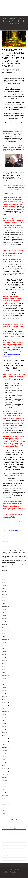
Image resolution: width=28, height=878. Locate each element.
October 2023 (5, 603)
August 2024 (4, 585)
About (3, 831)
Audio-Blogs (4, 834)
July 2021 (4, 681)
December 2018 (5, 768)
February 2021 (5, 696)
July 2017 (4, 807)
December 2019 (5, 738)
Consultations (5, 837)
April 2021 (4, 690)
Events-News (5, 840)
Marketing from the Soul (7, 849)
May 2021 (4, 687)
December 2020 (5, 702)
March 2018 (4, 792)
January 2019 (5, 765)
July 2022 (4, 645)
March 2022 (4, 657)
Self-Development (20, 70)
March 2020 (4, 729)
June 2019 (4, 756)
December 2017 (5, 798)
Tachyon (3, 859)
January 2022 (5, 663)
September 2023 (5, 606)
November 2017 (5, 801)
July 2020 (4, 717)
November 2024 (5, 582)
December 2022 (5, 630)
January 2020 (5, 735)
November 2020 (5, 705)
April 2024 (4, 591)
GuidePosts (4, 846)
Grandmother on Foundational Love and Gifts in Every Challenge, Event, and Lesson (14, 561)
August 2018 (4, 780)
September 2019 (5, 747)
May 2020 (4, 723)
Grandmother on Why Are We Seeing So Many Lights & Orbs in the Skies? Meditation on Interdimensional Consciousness (14, 552)
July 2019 (4, 753)
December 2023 (5, 597)
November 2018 (5, 771)
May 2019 (4, 759)
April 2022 (4, 654)
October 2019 (5, 744)
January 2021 (5, 699)
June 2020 (4, 720)
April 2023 (4, 618)
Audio (17, 69)
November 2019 (5, 741)
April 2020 (4, 726)
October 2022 (5, 636)
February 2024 (5, 594)
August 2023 (4, 609)
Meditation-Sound (6, 852)
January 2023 (5, 627)
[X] (14, 875)
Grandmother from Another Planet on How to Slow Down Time (13, 565)
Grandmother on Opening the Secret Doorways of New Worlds (13, 569)
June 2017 (4, 810)
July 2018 (4, 783)
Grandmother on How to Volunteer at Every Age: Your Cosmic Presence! (14, 557)
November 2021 (5, 669)
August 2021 (4, 678)
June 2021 (4, 684)
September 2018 (5, 777)
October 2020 (5, 708)
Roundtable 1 (5, 855)
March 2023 (4, 621)
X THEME (17, 869)
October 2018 (5, 774)
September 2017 (5, 804)
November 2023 (5, 600)
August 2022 (4, 642)
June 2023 (4, 612)
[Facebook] (13, 875)
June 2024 (4, 588)
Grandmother (5, 843)
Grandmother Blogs (6, 70)
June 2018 (4, 786)
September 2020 (5, 711)
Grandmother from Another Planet (14, 21)
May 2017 (4, 813)
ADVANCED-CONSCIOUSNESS (9, 69)
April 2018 (4, 789)
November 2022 (5, 633)
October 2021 (5, 672)
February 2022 (5, 660)
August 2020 (4, 714)
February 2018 (5, 795)
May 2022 (4, 651)
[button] (14, 28)
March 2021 (4, 693)
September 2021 (5, 675)
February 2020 (5, 732)
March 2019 (4, 762)
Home (6, 871)
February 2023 (5, 624)
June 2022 (4, 648)
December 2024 (5, 579)
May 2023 (4, 615)
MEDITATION (13, 70)
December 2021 (5, 666)
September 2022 (5, 639)
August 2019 (4, 750)
